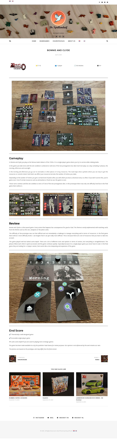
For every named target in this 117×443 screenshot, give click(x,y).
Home (34, 41)
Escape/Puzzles (59, 41)
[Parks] (104, 358)
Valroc (45, 398)
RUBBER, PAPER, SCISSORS (18, 398)
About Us (71, 41)
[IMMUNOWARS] (12, 358)
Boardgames (44, 41)
